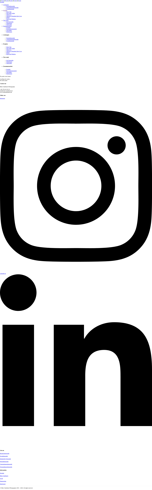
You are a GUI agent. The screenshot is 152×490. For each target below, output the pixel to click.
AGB (1, 478)
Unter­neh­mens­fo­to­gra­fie (6, 464)
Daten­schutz (3, 481)
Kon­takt (2, 473)
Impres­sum (2, 484)
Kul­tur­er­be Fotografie (5, 459)
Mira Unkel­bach (4, 476)
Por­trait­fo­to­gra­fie (4, 461)
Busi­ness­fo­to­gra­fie (4, 453)
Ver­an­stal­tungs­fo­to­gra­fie (6, 467)
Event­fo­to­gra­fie (4, 456)
